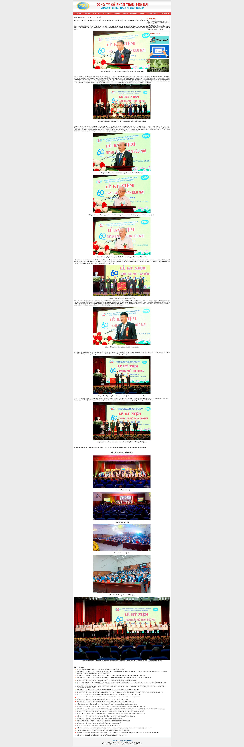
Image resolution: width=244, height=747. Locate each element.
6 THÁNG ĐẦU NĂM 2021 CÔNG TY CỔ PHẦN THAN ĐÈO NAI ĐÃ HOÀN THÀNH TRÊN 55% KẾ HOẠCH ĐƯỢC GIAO (108, 697)
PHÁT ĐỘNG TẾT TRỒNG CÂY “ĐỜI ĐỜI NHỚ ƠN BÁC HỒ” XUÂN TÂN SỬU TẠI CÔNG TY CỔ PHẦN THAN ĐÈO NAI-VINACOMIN (111, 713)
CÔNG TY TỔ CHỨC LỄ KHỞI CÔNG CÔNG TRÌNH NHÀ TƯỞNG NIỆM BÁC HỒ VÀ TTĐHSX (101, 735)
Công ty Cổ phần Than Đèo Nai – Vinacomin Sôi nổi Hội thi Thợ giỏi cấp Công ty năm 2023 (100, 669)
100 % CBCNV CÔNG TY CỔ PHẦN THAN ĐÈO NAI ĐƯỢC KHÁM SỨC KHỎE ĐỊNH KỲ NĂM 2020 (103, 730)
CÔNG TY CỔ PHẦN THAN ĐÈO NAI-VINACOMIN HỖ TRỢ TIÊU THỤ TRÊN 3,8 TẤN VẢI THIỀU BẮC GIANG (105, 702)
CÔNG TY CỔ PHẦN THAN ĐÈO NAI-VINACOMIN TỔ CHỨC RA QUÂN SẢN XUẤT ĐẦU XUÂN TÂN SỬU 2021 (106, 716)
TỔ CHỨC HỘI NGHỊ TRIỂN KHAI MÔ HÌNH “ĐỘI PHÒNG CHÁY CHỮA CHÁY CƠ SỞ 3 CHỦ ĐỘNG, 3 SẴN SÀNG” (107, 704)
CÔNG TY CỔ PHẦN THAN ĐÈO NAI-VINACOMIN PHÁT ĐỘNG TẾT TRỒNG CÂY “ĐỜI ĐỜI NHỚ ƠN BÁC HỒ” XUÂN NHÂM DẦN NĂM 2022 (114, 678)
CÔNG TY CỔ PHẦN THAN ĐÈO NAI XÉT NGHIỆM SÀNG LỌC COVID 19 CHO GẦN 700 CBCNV (102, 699)
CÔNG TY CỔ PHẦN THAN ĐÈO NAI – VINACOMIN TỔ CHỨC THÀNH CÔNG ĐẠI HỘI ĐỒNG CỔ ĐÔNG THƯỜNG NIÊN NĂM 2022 (111, 675)
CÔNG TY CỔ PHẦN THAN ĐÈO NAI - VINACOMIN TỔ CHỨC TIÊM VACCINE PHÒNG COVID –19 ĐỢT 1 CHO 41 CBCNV (109, 694)
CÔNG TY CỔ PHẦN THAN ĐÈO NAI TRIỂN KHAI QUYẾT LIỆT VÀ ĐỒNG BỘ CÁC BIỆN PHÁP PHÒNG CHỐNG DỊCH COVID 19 (110, 711)
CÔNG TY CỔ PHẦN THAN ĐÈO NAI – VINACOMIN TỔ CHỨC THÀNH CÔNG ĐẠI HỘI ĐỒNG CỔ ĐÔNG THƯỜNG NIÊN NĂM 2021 (111, 706)
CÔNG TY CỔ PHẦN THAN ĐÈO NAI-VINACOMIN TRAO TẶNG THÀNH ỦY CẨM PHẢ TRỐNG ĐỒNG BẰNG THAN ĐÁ (108, 690)
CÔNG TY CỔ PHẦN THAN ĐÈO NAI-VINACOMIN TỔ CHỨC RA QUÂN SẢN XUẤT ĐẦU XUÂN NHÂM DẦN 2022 (106, 680)
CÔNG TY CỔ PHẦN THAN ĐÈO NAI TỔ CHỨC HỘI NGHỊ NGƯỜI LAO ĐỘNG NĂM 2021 (100, 718)
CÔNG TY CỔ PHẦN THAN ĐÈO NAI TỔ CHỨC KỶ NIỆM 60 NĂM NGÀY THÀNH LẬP (99, 723)
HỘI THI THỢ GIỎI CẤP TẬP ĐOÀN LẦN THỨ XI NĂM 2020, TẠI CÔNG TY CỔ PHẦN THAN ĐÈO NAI (103, 721)
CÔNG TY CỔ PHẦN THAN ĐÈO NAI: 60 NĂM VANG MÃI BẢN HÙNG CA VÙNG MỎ (99, 725)
